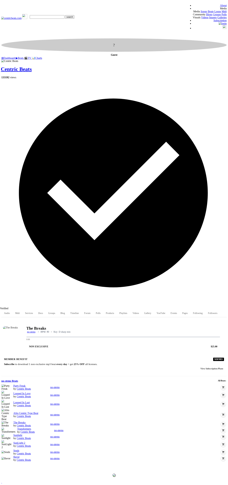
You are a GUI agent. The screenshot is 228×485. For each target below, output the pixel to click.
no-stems (31, 332)
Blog (62, 313)
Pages (185, 313)
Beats (211, 11)
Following (198, 313)
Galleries (222, 17)
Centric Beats (16, 69)
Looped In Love (22, 393)
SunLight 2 (19, 442)
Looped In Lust (21, 402)
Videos (204, 17)
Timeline (74, 313)
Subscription (220, 20)
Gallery (147, 313)
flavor (16, 456)
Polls (224, 14)
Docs (40, 313)
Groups (217, 14)
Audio (7, 313)
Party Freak (19, 385)
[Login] (223, 23)
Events (174, 313)
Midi (224, 11)
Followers (212, 313)
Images (213, 17)
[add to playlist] (224, 322)
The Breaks (19, 422)
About (223, 5)
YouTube (161, 313)
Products (110, 313)
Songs (204, 11)
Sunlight (17, 435)
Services (29, 313)
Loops (217, 11)
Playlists (123, 313)
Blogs (209, 14)
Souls (16, 450)
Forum (87, 313)
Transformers (24, 428)
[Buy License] (223, 387)
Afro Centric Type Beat (25, 413)
